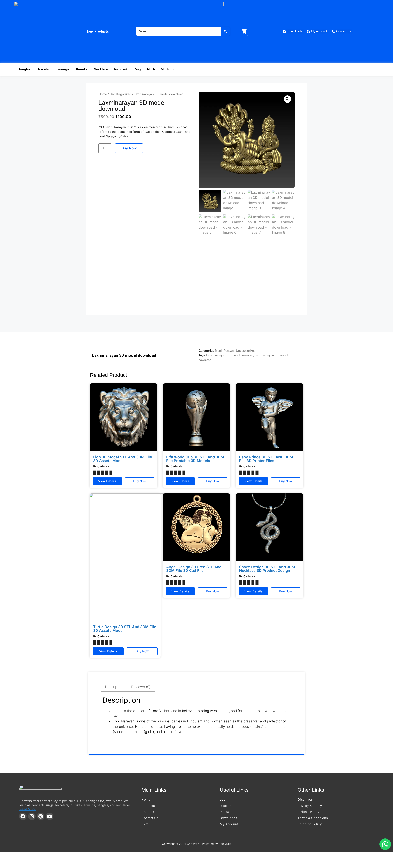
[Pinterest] (41, 816)
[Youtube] (49, 816)
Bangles (24, 69)
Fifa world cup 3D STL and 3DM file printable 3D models (195, 459)
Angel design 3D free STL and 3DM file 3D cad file (193, 569)
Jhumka (81, 69)
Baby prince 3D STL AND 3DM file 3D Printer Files (266, 459)
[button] (287, 99)
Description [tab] (114, 687)
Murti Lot (168, 69)
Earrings (62, 69)
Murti (151, 69)
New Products (98, 31)
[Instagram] (32, 816)
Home (102, 94)
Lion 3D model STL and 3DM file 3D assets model (122, 459)
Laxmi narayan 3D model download (229, 355)
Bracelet (43, 69)
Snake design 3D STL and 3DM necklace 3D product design (267, 569)
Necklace (101, 69)
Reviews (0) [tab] (140, 687)
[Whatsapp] (385, 844)
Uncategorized (120, 94)
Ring (137, 69)
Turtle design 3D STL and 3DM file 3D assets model (124, 629)
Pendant (120, 69)
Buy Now (129, 148)
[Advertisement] (196, 277)
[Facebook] (23, 816)
